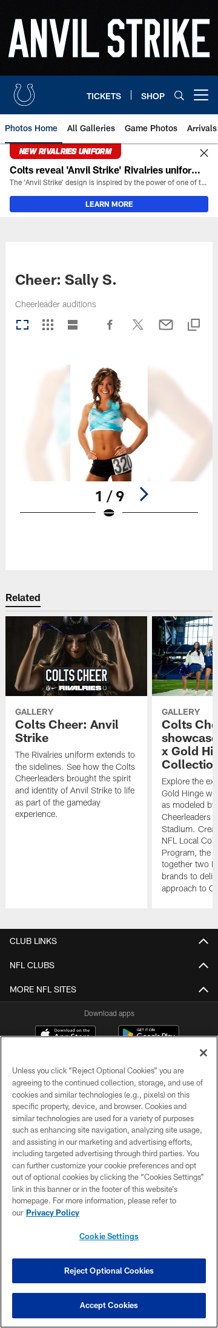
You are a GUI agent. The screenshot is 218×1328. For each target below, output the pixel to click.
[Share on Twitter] (138, 331)
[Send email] (166, 331)
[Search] (179, 95)
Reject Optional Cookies (109, 1270)
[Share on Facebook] (110, 331)
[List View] (73, 326)
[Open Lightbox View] (109, 450)
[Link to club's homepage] (24, 90)
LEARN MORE (109, 204)
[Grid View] (48, 326)
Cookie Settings (109, 1236)
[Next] (143, 494)
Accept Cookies (109, 1305)
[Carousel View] (22, 326)
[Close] (204, 153)
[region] (109, 1182)
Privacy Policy (52, 1212)
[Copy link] (194, 326)
